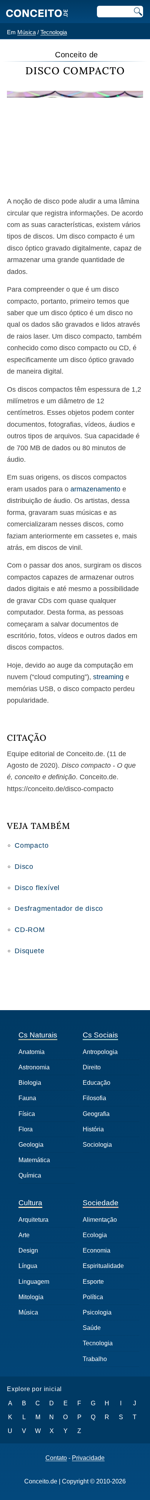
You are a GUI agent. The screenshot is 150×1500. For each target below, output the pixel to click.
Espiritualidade (103, 1266)
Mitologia (30, 1297)
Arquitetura (33, 1219)
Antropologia (100, 1052)
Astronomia (34, 1067)
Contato (56, 1458)
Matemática (34, 1160)
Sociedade (100, 1202)
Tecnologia (53, 32)
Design (28, 1250)
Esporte (93, 1281)
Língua (27, 1266)
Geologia (30, 1144)
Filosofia (94, 1098)
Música (26, 32)
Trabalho (95, 1359)
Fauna (27, 1098)
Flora (25, 1129)
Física (26, 1114)
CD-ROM (30, 930)
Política (93, 1297)
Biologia (29, 1082)
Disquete (29, 951)
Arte (24, 1235)
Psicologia (97, 1312)
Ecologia (95, 1235)
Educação (96, 1082)
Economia (96, 1250)
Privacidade (88, 1458)
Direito (92, 1067)
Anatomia (31, 1052)
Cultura (30, 1202)
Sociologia (97, 1144)
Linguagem (33, 1281)
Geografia (96, 1114)
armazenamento (95, 489)
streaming (108, 677)
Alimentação (100, 1219)
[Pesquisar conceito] (137, 11)
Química (29, 1175)
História (93, 1129)
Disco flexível (37, 888)
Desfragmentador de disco (59, 908)
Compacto (31, 845)
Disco (24, 866)
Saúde (92, 1328)
